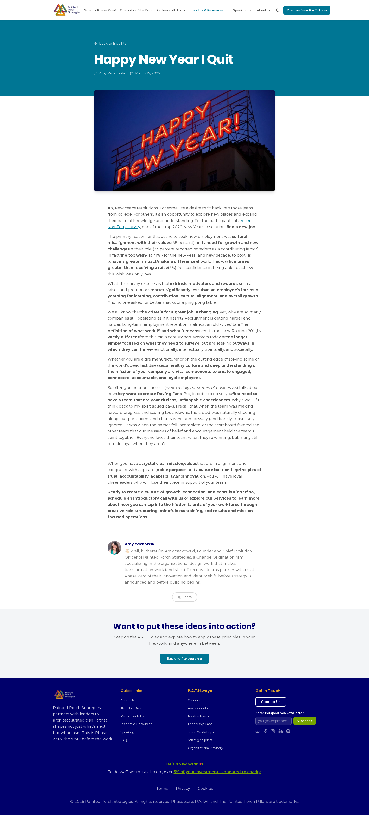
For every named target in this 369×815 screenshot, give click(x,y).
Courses (194, 700)
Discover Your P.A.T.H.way (307, 10)
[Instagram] (273, 731)
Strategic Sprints (200, 740)
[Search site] (278, 10)
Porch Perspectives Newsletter (279, 713)
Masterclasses (198, 716)
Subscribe (305, 721)
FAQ (123, 740)
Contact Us (271, 702)
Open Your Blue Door (136, 10)
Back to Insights (112, 43)
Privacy (183, 788)
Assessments (198, 708)
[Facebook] (265, 731)
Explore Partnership (184, 659)
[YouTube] (257, 731)
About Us (127, 700)
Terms (162, 788)
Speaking (240, 10)
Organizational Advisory (205, 748)
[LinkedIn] (280, 731)
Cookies (205, 788)
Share (187, 597)
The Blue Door (131, 708)
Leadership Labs (200, 724)
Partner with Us (168, 10)
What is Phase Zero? (100, 10)
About (261, 10)
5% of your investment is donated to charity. (217, 772)
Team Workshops (201, 732)
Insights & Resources (207, 10)
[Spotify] (288, 731)
